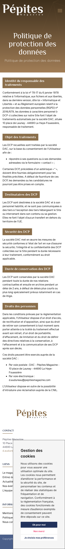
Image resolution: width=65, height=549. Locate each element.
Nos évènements (12, 486)
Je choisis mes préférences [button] (39, 537)
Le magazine (10, 472)
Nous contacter (12, 522)
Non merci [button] (38, 531)
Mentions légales (12, 513)
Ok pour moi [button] (39, 524)
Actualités (8, 481)
